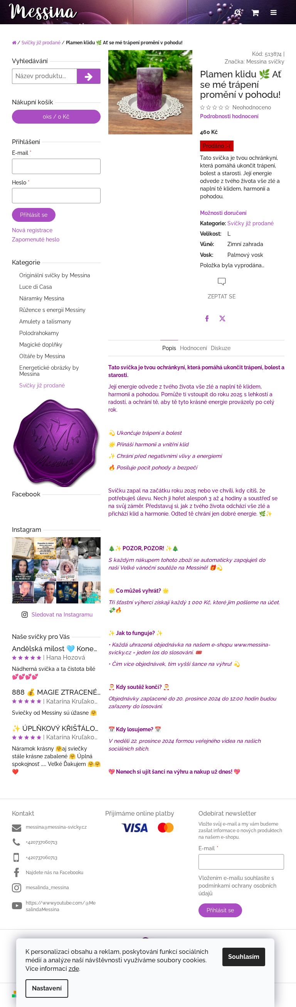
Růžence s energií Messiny (52, 310)
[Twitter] (222, 318)
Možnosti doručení (223, 213)
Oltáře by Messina (42, 356)
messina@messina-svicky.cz (56, 827)
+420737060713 (41, 842)
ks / (56, 117)
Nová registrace (32, 230)
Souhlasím (243, 956)
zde (74, 968)
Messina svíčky (265, 62)
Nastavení (47, 988)
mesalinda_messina (47, 887)
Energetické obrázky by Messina (49, 371)
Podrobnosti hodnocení (229, 116)
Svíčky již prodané (42, 385)
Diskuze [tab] (220, 348)
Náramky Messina (41, 298)
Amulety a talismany (45, 321)
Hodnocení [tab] (193, 348)
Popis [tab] (169, 348)
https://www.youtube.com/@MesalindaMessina (61, 906)
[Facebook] (207, 318)
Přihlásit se (33, 215)
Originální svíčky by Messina (54, 275)
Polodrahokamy (39, 333)
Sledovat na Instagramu (62, 615)
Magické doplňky (40, 345)
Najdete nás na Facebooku (54, 872)
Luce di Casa (35, 287)
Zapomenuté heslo (35, 239)
